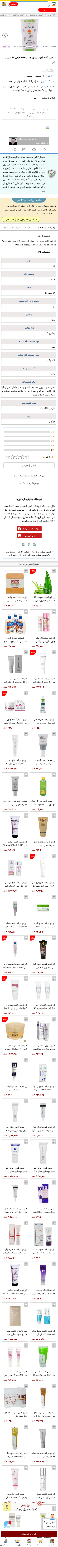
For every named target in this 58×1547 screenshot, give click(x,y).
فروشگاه (29, 1544)
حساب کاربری (5, 1544)
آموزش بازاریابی (31, 535)
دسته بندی (52, 1544)
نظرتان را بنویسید (29, 465)
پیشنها (52, 9)
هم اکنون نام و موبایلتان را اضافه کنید (21, 219)
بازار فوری (52, 15)
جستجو (13, 4)
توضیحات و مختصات (46, 227)
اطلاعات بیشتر (44, 98)
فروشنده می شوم (12, 227)
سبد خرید (40, 1544)
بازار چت (17, 1544)
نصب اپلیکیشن (10, 10)
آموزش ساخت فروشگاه (31, 528)
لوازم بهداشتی (17, 15)
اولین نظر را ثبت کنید (29, 483)
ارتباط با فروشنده (29, 1534)
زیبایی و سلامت (36, 15)
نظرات (28, 227)
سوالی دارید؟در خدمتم (49, 1524)
